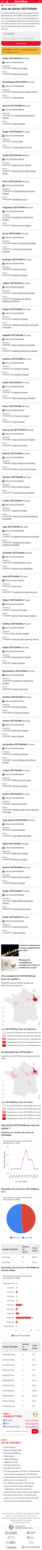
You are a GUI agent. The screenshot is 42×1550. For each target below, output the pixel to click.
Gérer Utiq (36, 1518)
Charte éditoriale (27, 1513)
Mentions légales (15, 1520)
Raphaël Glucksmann (12, 1465)
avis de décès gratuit (29, 49)
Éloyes (15, 883)
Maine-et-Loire (25, 147)
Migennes (17, 446)
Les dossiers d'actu (12, 1427)
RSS (25, 1516)
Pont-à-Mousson (19, 760)
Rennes (16, 225)
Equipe (19, 1513)
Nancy (15, 243)
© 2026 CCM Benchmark (21, 1522)
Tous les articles (17, 1516)
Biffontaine (16, 730)
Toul (15, 493)
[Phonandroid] (31, 1547)
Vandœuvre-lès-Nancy (21, 325)
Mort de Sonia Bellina (12, 1453)
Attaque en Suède (11, 1462)
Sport (7, 1424)
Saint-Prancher (18, 165)
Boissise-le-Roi (19, 639)
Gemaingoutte (18, 657)
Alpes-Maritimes (24, 836)
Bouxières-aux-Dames (22, 299)
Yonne (24, 446)
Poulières (18, 369)
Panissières (17, 199)
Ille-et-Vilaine (25, 225)
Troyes (15, 141)
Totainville (17, 927)
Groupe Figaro (27, 1520)
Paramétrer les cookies (25, 1518)
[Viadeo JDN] (31, 1542)
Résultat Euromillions (12, 1468)
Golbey (15, 933)
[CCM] (31, 1532)
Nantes (15, 568)
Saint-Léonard (18, 780)
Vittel (15, 98)
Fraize (15, 422)
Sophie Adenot (10, 1447)
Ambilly (16, 909)
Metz (14, 736)
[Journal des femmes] (11, 1532)
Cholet (15, 147)
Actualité (8, 1420)
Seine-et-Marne (32, 639)
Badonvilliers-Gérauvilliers (23, 901)
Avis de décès (10, 5)
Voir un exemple (32, 1420)
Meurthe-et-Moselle (27, 243)
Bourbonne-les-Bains (21, 171)
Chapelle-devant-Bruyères (24, 115)
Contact (8, 1516)
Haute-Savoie (25, 909)
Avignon (16, 689)
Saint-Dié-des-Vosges (21, 92)
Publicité (37, 1513)
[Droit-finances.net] (31, 1537)
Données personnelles (9, 1518)
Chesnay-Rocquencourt (22, 249)
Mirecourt (16, 68)
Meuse (5, 903)
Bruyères (16, 707)
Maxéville (16, 351)
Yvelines (6, 252)
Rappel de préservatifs (13, 1450)
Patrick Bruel (9, 1456)
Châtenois (16, 319)
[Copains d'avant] (11, 1542)
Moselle (20, 736)
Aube (20, 141)
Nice (15, 836)
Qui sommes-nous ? (8, 1513)
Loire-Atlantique (25, 568)
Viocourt (16, 269)
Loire (25, 199)
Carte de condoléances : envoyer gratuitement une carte (29, 948)
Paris (14, 586)
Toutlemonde (18, 592)
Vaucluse (23, 689)
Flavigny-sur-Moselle (21, 516)
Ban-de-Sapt (18, 487)
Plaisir (14, 663)
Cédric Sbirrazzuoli (11, 1459)
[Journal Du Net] (11, 1537)
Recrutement (32, 1516)
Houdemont (18, 217)
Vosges (24, 68)
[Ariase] (11, 1547)
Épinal (15, 124)
